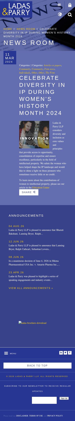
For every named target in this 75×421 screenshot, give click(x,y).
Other (34, 72)
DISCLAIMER (22, 415)
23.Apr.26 (16, 272)
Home (7, 29)
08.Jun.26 (16, 257)
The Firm (50, 72)
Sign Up (64, 398)
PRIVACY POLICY (55, 415)
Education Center (40, 187)
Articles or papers (52, 65)
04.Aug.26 (16, 226)
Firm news (49, 69)
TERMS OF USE (36, 415)
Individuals (24, 72)
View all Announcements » (31, 288)
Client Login (70, 5)
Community (24, 69)
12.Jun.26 (16, 241)
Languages (60, 15)
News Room (26, 29)
